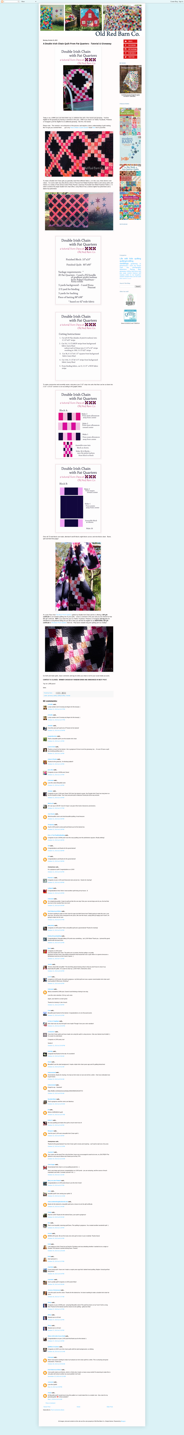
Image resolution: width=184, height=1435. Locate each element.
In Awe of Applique (53, 1021)
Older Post (110, 1407)
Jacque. (50, 791)
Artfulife (50, 704)
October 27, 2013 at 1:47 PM (56, 1309)
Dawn (49, 1062)
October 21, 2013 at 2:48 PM (56, 840)
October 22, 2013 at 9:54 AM (56, 1079)
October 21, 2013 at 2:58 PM (56, 850)
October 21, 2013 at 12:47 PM (56, 709)
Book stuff (122, 278)
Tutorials (68, 695)
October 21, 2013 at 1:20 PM (56, 764)
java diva (50, 770)
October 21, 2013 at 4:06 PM (56, 905)
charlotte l (51, 1279)
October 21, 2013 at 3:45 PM (56, 893)
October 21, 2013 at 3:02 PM (56, 872)
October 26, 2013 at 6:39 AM (56, 1284)
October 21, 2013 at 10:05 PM (56, 1026)
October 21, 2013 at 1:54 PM (56, 797)
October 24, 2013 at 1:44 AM (56, 1206)
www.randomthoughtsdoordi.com (58, 1201)
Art (126, 278)
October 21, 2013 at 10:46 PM (56, 1045)
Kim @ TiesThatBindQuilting (56, 835)
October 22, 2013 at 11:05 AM (56, 1104)
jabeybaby (51, 925)
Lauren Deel (51, 747)
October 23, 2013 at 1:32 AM (56, 1175)
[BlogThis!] (59, 693)
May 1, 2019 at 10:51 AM (55, 1399)
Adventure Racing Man (130, 269)
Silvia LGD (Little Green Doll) (56, 1336)
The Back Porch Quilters (63, 615)
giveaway (50, 695)
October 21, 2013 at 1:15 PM (56, 741)
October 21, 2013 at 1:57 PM (56, 808)
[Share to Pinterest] (65, 693)
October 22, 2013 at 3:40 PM (56, 1125)
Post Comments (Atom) (57, 1410)
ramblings (124, 263)
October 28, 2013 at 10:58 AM (56, 1364)
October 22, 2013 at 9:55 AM (56, 1093)
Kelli (49, 1244)
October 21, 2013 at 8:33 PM (56, 971)
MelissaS (50, 803)
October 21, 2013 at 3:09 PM (56, 882)
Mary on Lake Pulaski (54, 1180)
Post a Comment (50, 1403)
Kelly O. (50, 1120)
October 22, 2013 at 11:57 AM (56, 1114)
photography (136, 267)
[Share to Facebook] (63, 693)
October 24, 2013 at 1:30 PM (56, 1228)
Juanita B (51, 1152)
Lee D (49, 977)
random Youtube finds (126, 276)
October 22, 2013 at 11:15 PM (56, 1146)
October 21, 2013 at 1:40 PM (56, 785)
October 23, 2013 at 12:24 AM (56, 1159)
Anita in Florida (52, 759)
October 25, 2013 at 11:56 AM (56, 1251)
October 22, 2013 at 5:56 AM (56, 1056)
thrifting (129, 271)
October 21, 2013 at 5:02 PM (56, 930)
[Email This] (57, 693)
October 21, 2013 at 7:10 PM (56, 958)
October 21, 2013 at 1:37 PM (56, 774)
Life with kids (126, 258)
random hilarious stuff (134, 273)
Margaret (50, 1131)
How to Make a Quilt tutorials (79, 127)
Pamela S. (51, 877)
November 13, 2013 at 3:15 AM (57, 1376)
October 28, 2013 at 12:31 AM (56, 1351)
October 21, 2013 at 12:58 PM (56, 730)
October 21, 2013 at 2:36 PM (56, 829)
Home (78, 1407)
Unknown (50, 780)
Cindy (49, 1212)
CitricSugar (51, 1164)
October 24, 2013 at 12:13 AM (56, 1196)
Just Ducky (51, 814)
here (94, 127)
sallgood (50, 888)
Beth (49, 948)
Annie (49, 1393)
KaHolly (50, 1051)
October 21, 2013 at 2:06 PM (56, 819)
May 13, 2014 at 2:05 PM (55, 1387)
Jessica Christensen (54, 1290)
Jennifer (50, 725)
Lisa (49, 1010)
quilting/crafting (61, 695)
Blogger (123, 1421)
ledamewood (51, 1072)
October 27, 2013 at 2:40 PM (56, 1341)
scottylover (51, 1031)
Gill (49, 846)
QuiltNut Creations (53, 1347)
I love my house (135, 265)
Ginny (49, 1302)
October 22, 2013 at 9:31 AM (56, 1067)
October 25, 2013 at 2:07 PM (56, 1261)
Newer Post (47, 1407)
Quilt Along (134, 271)
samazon (50, 1382)
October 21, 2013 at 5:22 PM (56, 942)
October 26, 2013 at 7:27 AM (56, 1296)
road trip (124, 267)
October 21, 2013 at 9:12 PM (56, 1015)
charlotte (50, 1267)
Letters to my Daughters (133, 275)
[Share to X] (61, 693)
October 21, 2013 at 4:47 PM (56, 919)
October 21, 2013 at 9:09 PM (56, 1005)
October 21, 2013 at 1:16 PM (56, 753)
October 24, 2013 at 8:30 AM (56, 1217)
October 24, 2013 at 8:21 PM (56, 1238)
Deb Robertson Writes (54, 911)
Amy (49, 1191)
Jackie (50, 964)
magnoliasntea (52, 736)
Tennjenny (51, 824)
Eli (48, 1109)
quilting (55, 695)
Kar (49, 1223)
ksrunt (50, 1233)
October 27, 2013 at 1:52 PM (56, 1320)
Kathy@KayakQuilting (54, 936)
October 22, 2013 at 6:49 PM (56, 1135)
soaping (122, 275)
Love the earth (137, 276)
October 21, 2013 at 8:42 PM (56, 983)
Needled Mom (52, 1099)
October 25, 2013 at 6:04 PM (56, 1274)
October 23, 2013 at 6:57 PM (56, 1185)
